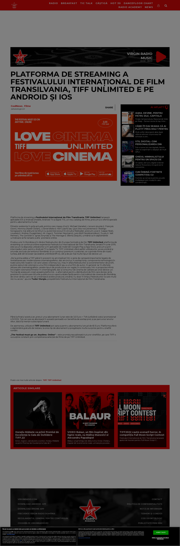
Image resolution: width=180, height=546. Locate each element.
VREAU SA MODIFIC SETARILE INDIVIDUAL (160, 538)
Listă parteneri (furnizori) (84, 537)
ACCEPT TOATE (160, 532)
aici (20, 540)
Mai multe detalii (11, 534)
